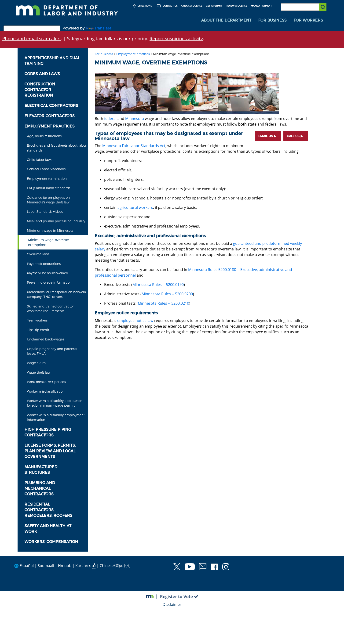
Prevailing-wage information (49, 282)
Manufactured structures (41, 470)
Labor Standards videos (45, 211)
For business (104, 54)
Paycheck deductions (44, 264)
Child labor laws (39, 160)
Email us (265, 136)
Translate (103, 28)
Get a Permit (214, 5)
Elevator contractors (50, 116)
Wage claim (36, 363)
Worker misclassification (46, 391)
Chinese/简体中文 (115, 565)
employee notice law (135, 320)
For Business (272, 20)
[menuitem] (226, 20)
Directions (144, 5)
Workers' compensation (51, 541)
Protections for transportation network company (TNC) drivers (56, 294)
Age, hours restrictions (44, 136)
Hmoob (64, 565)
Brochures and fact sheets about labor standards (56, 148)
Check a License (191, 5)
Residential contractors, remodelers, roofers (48, 510)
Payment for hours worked (47, 273)
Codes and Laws (42, 74)
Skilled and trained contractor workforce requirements (50, 308)
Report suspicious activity (176, 38)
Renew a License (236, 5)
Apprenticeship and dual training (52, 61)
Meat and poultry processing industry (56, 221)
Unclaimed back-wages (45, 339)
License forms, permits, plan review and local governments (50, 451)
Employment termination (47, 179)
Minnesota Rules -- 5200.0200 (167, 293)
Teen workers (37, 320)
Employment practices (50, 126)
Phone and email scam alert (31, 38)
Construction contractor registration (40, 90)
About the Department (226, 20)
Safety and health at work (48, 529)
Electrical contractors (51, 105)
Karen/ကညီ (85, 565)
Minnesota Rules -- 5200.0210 (163, 303)
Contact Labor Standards (46, 169)
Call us (293, 136)
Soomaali (46, 565)
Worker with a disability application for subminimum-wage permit (54, 403)
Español (27, 565)
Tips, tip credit (38, 330)
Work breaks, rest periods (46, 382)
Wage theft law (39, 372)
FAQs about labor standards (48, 188)
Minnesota (134, 118)
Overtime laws (38, 254)
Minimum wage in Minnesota (50, 230)
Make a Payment (261, 5)
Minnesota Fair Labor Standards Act (133, 145)
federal (110, 118)
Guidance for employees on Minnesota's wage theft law (48, 200)
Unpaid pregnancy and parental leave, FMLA (52, 351)
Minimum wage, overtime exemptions (48, 242)
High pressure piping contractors (48, 432)
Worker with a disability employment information (56, 417)
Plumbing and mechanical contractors (40, 488)
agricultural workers (135, 207)
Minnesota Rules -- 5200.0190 (158, 284)
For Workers (308, 20)
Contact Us (170, 5)
